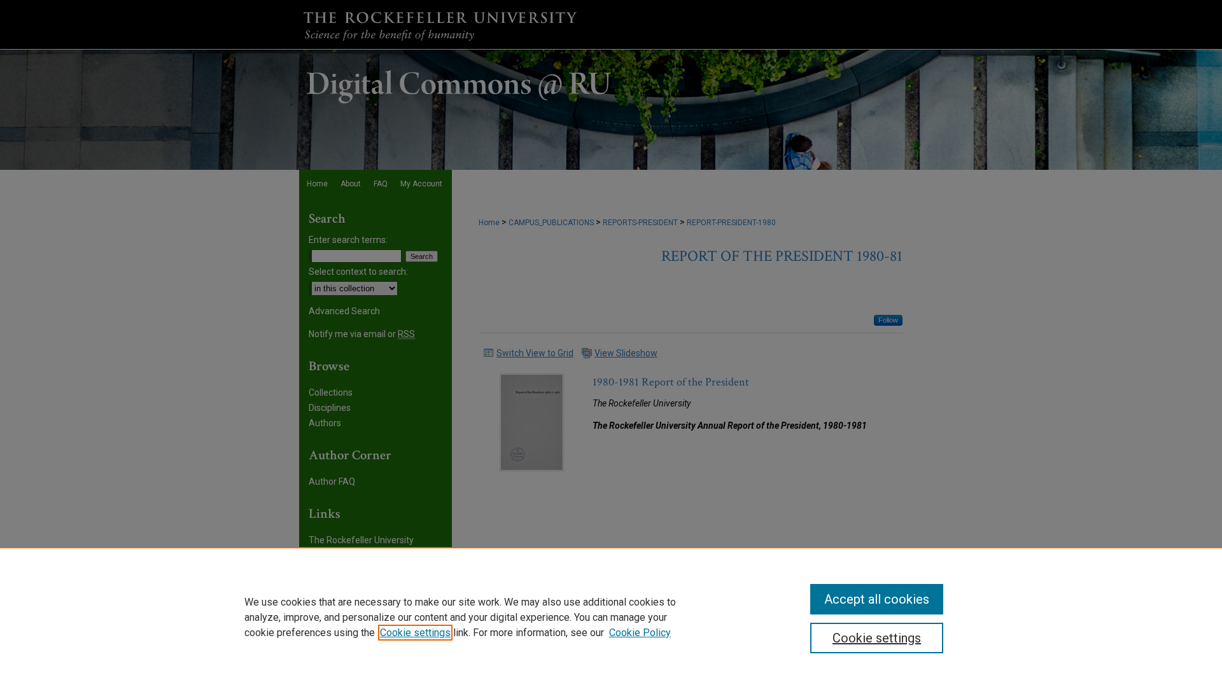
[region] (611, 617)
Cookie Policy (640, 633)
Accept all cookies (876, 599)
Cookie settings (415, 633)
